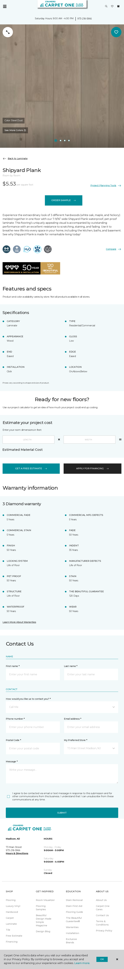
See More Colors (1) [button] (15, 130)
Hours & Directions (17, 853)
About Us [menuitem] (101, 900)
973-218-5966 (84, 18)
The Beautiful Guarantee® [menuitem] (74, 919)
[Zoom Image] (8, 32)
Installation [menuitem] (72, 933)
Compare (111, 249)
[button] (106, 6)
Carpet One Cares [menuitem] (102, 908)
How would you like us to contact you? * (28, 699)
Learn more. (82, 963)
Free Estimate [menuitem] (14, 935)
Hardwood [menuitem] (12, 912)
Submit (62, 812)
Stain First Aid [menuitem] (74, 906)
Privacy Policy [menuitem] (104, 930)
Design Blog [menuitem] (43, 931)
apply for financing (90, 468)
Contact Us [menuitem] (102, 915)
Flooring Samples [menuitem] (41, 908)
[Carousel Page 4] (69, 140)
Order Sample (61, 200)
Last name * (70, 666)
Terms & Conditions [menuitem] (102, 923)
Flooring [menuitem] (11, 900)
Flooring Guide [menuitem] (74, 912)
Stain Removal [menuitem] (74, 900)
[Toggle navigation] (5, 6)
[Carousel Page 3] (65, 140)
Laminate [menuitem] (11, 923)
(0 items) (118, 6)
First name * (13, 666)
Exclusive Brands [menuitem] (71, 941)
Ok (102, 959)
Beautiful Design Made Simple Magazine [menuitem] (43, 920)
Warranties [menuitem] (72, 927)
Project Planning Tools (103, 185)
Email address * (72, 719)
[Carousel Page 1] (55, 140)
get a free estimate (28, 468)
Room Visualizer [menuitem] (45, 900)
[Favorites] (112, 6)
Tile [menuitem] (8, 929)
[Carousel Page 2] (60, 140)
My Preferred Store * (75, 740)
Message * (11, 761)
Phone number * (15, 719)
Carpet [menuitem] (10, 917)
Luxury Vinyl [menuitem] (13, 906)
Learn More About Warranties (19, 622)
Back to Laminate (18, 158)
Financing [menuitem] (11, 941)
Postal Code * (13, 740)
